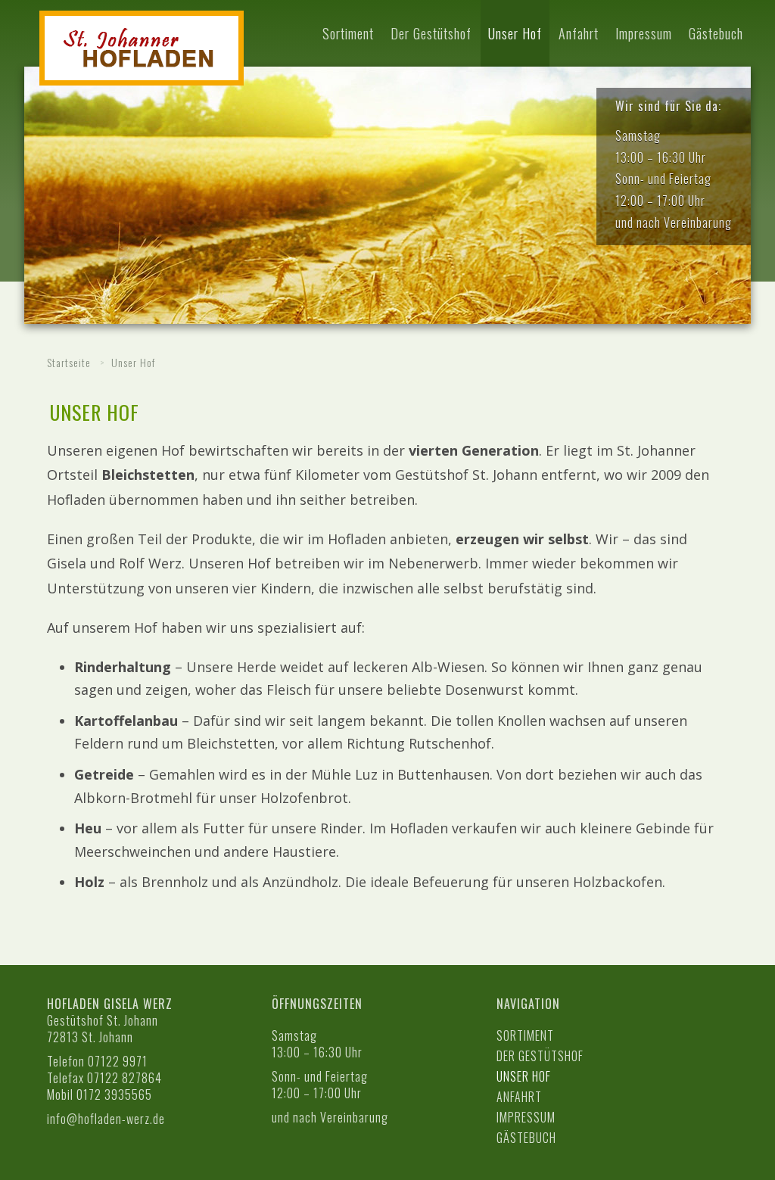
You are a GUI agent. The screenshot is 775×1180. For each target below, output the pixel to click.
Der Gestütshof (431, 33)
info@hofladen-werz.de (106, 1119)
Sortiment (348, 33)
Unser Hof (515, 33)
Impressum (643, 33)
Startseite (69, 362)
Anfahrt (579, 33)
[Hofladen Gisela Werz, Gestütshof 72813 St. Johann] (141, 48)
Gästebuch (716, 33)
